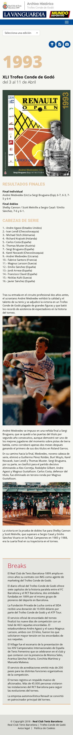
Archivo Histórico (40, 4)
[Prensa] (60, 44)
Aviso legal (24, 728)
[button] (21, 33)
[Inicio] (12, 5)
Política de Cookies (44, 728)
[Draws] (52, 44)
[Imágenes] (67, 44)
